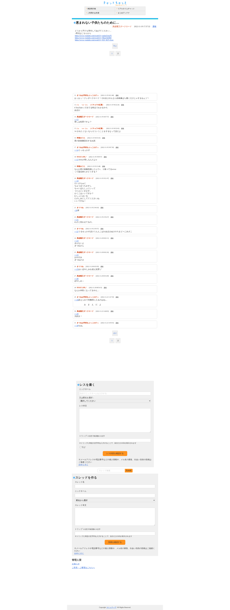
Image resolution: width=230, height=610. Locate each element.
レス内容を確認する (115, 453)
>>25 (76, 269)
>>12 (76, 119)
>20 (75, 210)
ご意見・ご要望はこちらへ (83, 568)
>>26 (76, 279)
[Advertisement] (115, 74)
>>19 (76, 181)
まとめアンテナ (124, 13)
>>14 (76, 150)
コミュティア (111, 607)
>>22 (76, 232)
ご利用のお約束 (93, 13)
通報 (154, 26)
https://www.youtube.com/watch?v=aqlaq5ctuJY (93, 36)
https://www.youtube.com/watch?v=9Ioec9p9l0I (93, 38)
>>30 (76, 326)
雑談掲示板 (92, 9)
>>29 (76, 314)
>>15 (76, 160)
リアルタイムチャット (126, 9)
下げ (83, 447)
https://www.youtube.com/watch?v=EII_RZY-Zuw (94, 40)
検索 (129, 470)
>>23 (76, 241)
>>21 (76, 220)
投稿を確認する (115, 542)
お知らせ (76, 564)
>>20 (76, 300)
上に (115, 333)
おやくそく (83, 465)
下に (115, 46)
